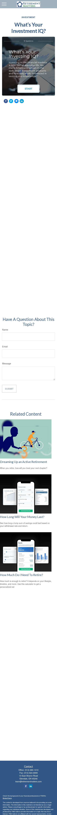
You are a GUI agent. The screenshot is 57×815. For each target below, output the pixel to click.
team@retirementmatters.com (28, 781)
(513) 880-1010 (31, 770)
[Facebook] (26, 786)
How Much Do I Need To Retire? (21, 575)
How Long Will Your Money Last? (22, 517)
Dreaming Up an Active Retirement (23, 462)
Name (5, 329)
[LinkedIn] (31, 786)
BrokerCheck (7, 798)
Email (5, 346)
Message (6, 363)
